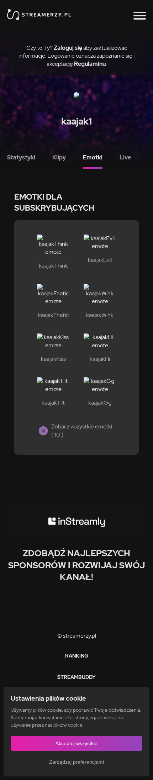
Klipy (59, 157)
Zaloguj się (68, 48)
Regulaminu (90, 64)
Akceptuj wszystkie (76, 743)
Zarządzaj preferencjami (76, 762)
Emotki (92, 157)
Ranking (76, 656)
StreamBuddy (76, 677)
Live (125, 157)
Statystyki (21, 157)
